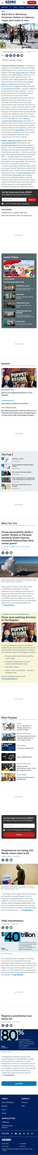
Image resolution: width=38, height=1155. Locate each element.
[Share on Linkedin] (14, 55)
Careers (4, 1113)
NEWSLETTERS (8, 1118)
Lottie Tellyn (6, 546)
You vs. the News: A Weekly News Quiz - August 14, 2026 (24, 728)
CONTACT (25, 1099)
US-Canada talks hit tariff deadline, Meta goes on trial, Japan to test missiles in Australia (26, 739)
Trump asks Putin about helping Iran (25, 778)
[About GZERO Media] (8, 757)
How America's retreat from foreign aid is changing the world (25, 316)
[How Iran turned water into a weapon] (6, 486)
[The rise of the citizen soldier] (6, 473)
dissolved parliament (9, 145)
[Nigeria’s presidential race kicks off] (19, 1040)
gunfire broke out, (21, 73)
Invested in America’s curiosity (14, 403)
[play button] (19, 268)
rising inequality (24, 173)
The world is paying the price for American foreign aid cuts (24, 289)
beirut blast (28, 215)
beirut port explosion (8, 215)
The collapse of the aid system (24, 324)
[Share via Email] (21, 55)
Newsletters (4, 7)
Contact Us (24, 1102)
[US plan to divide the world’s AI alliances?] (9, 296)
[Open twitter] (12, 1133)
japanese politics (7, 212)
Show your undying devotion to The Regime (18, 619)
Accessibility (23, 1143)
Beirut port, (13, 84)
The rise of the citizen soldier (21, 472)
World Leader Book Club (14, 282)
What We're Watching (8, 407)
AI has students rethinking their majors (23, 465)
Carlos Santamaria (18, 51)
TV (10, 7)
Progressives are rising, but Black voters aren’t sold (17, 852)
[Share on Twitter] (10, 55)
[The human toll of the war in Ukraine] (9, 305)
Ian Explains (20, 321)
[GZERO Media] (14, 3)
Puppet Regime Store (23, 614)
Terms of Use (26, 203)
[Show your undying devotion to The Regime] (19, 378)
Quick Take (20, 294)
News (3, 11)
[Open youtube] (16, 1133)
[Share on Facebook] (6, 55)
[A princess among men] (8, 747)
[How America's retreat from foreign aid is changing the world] (9, 314)
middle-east (23, 212)
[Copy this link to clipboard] (18, 55)
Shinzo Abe (17, 175)
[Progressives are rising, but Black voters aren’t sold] (19, 874)
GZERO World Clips (22, 286)
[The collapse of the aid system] (9, 323)
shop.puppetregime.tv (9, 679)
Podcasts (21, 7)
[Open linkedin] (20, 1133)
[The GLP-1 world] (6, 460)
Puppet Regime (9, 279)
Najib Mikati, (20, 130)
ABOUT (5, 1099)
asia (22, 215)
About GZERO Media (24, 757)
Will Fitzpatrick (25, 546)
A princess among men (25, 748)
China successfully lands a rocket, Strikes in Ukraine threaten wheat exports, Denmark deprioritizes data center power (17, 537)
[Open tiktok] (32, 1133)
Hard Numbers (21, 745)
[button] (32, 2)
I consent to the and (16, 203)
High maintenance (12, 920)
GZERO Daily (5, 1122)
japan (18, 215)
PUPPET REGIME (30, 7)
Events (4, 1109)
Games (19, 723)
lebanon (16, 212)
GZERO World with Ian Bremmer (23, 312)
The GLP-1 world (17, 459)
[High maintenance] (19, 942)
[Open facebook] (24, 1133)
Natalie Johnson (15, 546)
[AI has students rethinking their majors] (6, 466)
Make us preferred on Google (13, 60)
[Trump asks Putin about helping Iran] (8, 777)
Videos (15, 7)
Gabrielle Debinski (8, 51)
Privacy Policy (16, 203)
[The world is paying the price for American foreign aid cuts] (9, 288)
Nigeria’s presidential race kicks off (16, 1017)
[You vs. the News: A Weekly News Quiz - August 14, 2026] (8, 726)
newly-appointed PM (8, 143)
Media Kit (4, 1106)
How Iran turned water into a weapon (21, 485)
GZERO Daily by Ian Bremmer (7, 1126)
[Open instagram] (28, 1133)
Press (23, 1106)
